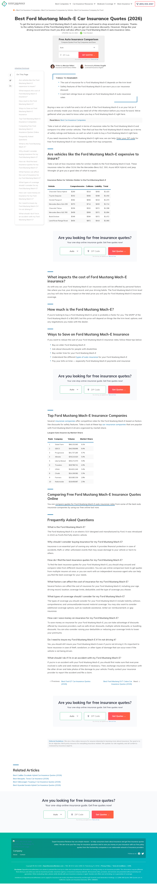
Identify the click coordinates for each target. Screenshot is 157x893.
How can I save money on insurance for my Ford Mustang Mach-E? (29, 196)
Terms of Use (94, 59)
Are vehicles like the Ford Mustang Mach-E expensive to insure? (29, 83)
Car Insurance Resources (83, 4)
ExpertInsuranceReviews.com (53, 866)
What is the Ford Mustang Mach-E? (29, 145)
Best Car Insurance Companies (28, 10)
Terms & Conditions (119, 866)
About (15, 854)
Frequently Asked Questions (26, 138)
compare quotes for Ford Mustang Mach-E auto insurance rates (85, 504)
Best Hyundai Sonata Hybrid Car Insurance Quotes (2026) (37, 785)
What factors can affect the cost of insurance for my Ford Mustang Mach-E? (30, 175)
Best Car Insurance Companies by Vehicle (57, 10)
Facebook (139, 853)
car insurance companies (114, 424)
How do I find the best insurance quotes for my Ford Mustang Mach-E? (28, 164)
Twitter (142, 853)
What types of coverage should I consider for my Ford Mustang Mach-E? (29, 185)
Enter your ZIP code (126, 138)
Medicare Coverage (105, 4)
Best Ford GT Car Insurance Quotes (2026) (75, 682)
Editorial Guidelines (56, 741)
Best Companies (62, 4)
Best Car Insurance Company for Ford (88, 10)
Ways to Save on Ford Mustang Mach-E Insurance (28, 111)
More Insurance (123, 4)
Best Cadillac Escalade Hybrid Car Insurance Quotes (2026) (37, 775)
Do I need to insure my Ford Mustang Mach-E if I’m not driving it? (28, 206)
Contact (22, 854)
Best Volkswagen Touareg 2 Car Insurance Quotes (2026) (37, 782)
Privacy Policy (106, 866)
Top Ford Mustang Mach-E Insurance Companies (30, 120)
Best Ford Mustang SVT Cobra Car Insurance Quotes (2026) (117, 682)
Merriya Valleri (68, 65)
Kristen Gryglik (100, 65)
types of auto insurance (87, 357)
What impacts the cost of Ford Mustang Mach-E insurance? (29, 93)
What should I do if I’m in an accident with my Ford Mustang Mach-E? (29, 216)
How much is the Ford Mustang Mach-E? (28, 102)
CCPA (129, 866)
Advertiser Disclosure (22, 68)
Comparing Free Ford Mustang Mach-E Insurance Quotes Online (29, 129)
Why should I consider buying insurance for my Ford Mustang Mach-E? (28, 154)
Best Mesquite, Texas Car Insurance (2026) (31, 778)
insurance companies (65, 421)
